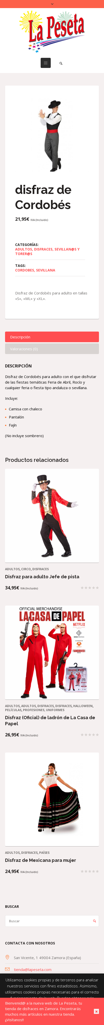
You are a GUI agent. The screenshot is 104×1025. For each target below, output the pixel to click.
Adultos (23, 249)
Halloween (83, 706)
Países (44, 853)
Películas (13, 710)
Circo (26, 569)
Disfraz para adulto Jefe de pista (42, 576)
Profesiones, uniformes (43, 710)
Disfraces (43, 249)
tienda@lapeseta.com (32, 969)
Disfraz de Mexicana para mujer (40, 860)
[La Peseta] (52, 32)
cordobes (24, 270)
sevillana (45, 270)
